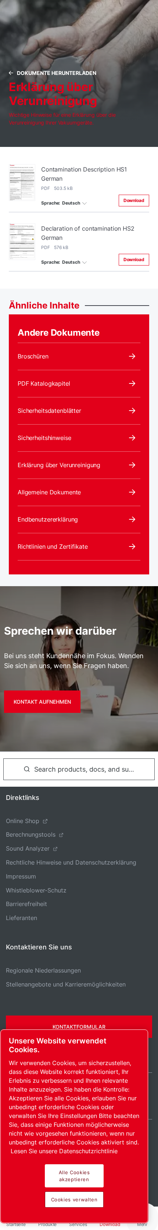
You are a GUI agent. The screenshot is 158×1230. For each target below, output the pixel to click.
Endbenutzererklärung (48, 519)
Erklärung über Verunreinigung (59, 465)
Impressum (21, 876)
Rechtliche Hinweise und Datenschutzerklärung (71, 862)
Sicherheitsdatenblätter (49, 410)
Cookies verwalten (74, 1199)
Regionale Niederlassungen (43, 970)
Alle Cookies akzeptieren (74, 1175)
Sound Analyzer (28, 848)
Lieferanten (21, 917)
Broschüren (33, 356)
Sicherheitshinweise (44, 437)
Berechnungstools (30, 834)
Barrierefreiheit (26, 904)
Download (133, 200)
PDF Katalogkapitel (44, 383)
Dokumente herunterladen (56, 73)
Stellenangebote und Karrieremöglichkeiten (66, 984)
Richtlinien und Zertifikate (52, 546)
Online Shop (22, 821)
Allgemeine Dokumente (49, 492)
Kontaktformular (79, 1027)
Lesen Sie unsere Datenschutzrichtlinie (64, 1151)
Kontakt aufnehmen (42, 702)
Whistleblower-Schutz (36, 890)
